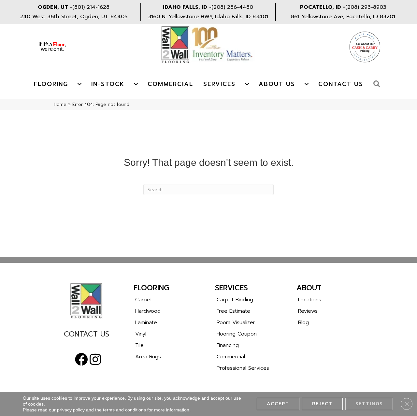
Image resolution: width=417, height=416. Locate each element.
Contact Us (340, 84)
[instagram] (95, 359)
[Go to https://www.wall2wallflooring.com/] (86, 300)
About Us (277, 84)
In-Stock (107, 84)
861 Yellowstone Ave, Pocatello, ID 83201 (343, 17)
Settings (369, 403)
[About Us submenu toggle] (306, 84)
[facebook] (81, 359)
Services (219, 84)
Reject (322, 403)
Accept (278, 403)
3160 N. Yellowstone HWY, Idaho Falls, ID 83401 (208, 17)
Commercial (170, 84)
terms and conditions (124, 409)
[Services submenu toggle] (246, 84)
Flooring (51, 84)
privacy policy (71, 409)
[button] (378, 84)
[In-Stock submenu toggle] (135, 84)
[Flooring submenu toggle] (79, 84)
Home (60, 104)
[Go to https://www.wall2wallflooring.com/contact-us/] (86, 336)
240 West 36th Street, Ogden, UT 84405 (73, 17)
